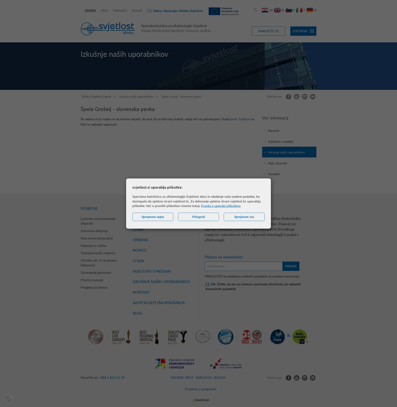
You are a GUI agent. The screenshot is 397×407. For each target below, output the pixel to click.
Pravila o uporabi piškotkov (220, 206)
